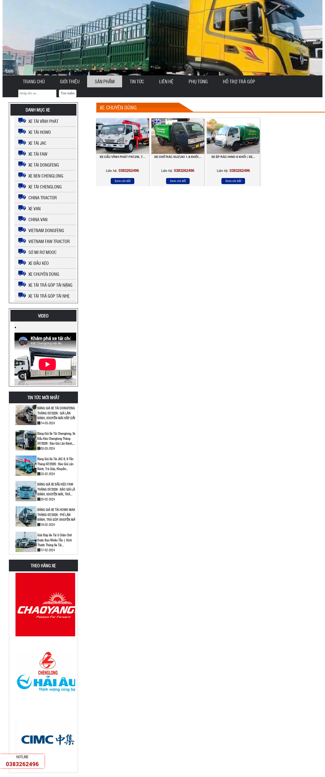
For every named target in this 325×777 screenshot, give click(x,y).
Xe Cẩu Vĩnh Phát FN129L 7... (122, 156)
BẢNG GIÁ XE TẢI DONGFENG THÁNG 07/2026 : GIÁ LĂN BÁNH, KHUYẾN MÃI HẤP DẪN (56, 413)
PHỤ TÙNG (198, 81)
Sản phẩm (105, 81)
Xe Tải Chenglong (45, 186)
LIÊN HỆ (166, 81)
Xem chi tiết (123, 181)
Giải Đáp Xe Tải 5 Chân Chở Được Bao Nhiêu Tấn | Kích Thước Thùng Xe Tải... (54, 540)
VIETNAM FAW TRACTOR (49, 241)
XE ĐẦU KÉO (38, 263)
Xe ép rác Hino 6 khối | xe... (233, 156)
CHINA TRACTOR (42, 197)
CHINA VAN (37, 219)
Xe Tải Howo (39, 132)
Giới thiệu (69, 81)
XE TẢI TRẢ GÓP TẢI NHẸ (49, 296)
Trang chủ (34, 81)
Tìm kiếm (68, 93)
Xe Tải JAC (37, 143)
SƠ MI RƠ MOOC (42, 252)
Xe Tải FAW (37, 154)
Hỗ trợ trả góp (239, 81)
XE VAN (34, 208)
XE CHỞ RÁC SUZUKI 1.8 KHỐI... (178, 156)
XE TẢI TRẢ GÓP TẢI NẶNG (50, 285)
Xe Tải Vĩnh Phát (43, 121)
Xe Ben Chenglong (45, 176)
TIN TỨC (137, 81)
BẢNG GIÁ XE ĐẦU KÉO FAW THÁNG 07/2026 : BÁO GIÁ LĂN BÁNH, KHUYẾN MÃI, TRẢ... (57, 489)
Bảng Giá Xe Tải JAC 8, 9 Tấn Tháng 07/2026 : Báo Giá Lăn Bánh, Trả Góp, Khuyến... (55, 464)
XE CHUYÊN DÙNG (43, 274)
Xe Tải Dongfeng (43, 165)
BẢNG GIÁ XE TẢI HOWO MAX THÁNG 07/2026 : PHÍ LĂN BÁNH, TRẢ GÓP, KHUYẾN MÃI (56, 514)
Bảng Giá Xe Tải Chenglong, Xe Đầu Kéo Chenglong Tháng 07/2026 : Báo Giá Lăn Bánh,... (56, 438)
